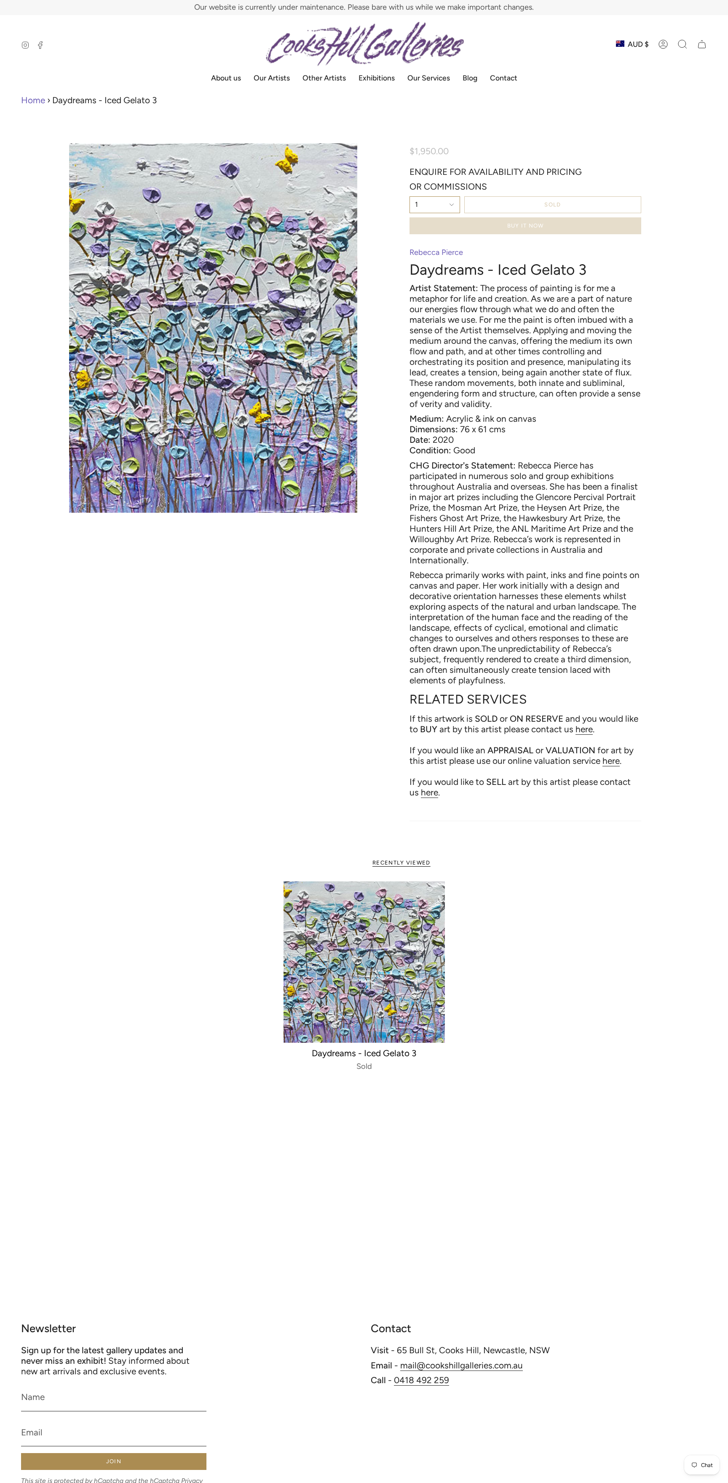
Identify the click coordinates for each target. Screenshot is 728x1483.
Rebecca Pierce (436, 252)
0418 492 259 (421, 1380)
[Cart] (702, 44)
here (584, 729)
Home (33, 100)
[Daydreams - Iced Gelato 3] (364, 962)
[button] (682, 44)
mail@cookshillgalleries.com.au (461, 1365)
